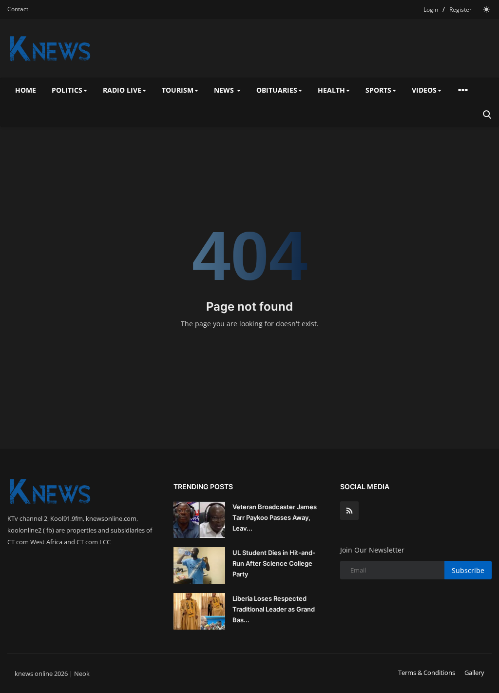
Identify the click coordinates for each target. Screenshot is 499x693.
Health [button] (331, 90)
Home (25, 90)
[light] (486, 9)
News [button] (225, 90)
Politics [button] (67, 90)
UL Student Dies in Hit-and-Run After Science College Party (273, 563)
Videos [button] (424, 90)
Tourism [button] (177, 90)
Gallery (474, 672)
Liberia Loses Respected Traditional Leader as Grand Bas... (273, 609)
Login (430, 9)
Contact (17, 9)
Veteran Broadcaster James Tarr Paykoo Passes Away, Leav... (274, 517)
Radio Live (122, 90)
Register (460, 9)
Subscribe (468, 570)
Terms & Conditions (426, 672)
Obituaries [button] (276, 90)
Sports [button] (378, 90)
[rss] (349, 510)
